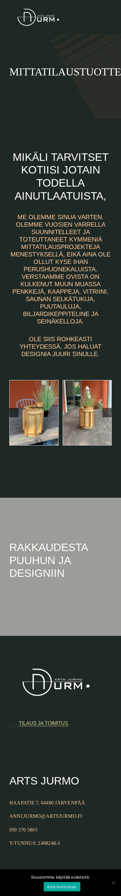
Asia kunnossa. (62, 886)
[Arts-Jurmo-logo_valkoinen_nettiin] (38, 4)
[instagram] (21, 748)
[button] (14, 412)
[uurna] (34, 412)
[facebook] (11, 748)
